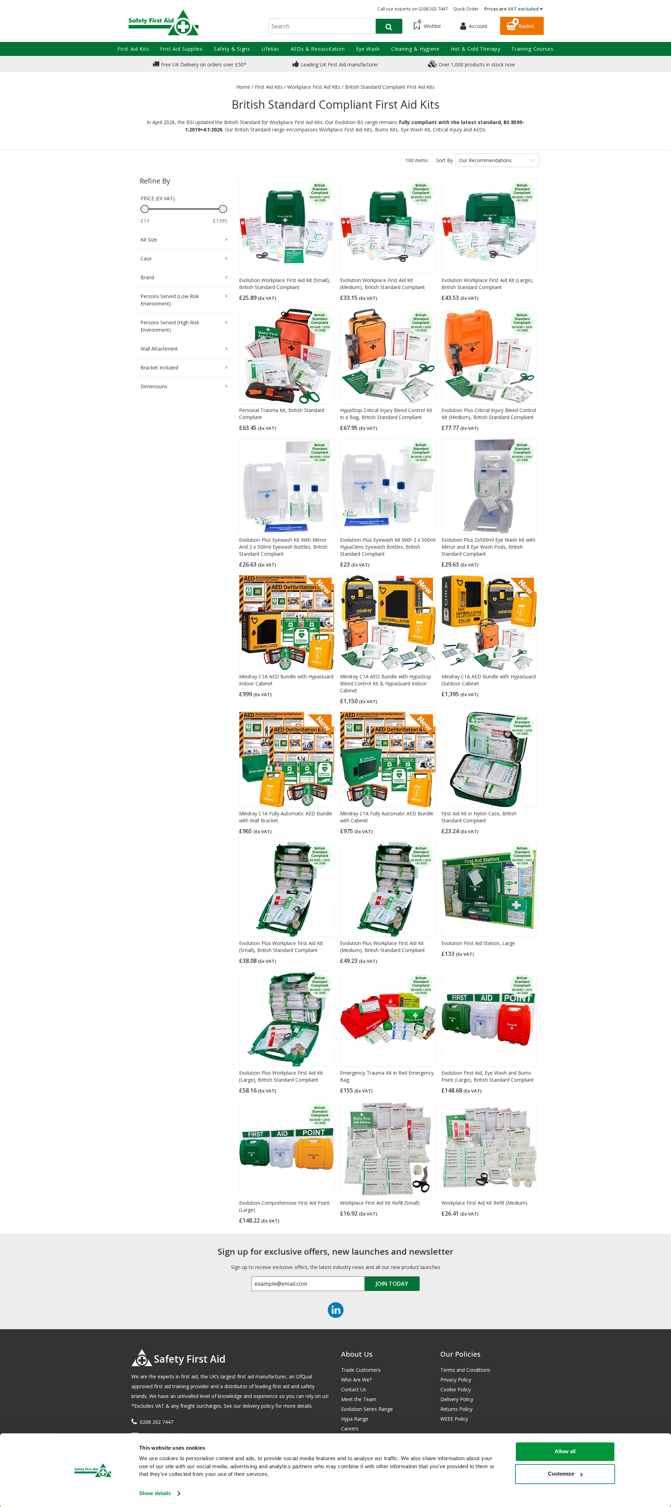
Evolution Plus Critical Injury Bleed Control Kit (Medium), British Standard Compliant (488, 413)
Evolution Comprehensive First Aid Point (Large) (284, 1206)
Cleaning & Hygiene (415, 48)
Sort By (444, 160)
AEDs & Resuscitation (318, 48)
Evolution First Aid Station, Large (478, 943)
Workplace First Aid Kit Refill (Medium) (484, 1202)
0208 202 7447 (156, 1422)
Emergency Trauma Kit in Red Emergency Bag (387, 1076)
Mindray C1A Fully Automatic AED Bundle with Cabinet (386, 817)
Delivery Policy (456, 1399)
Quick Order (466, 9)
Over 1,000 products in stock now (476, 64)
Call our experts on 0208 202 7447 (412, 9)
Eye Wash (368, 48)
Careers (350, 1428)
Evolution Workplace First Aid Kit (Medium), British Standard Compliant (382, 283)
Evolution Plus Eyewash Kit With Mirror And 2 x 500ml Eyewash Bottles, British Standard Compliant (283, 546)
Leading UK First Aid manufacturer (338, 64)
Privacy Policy (455, 1379)
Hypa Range (354, 1418)
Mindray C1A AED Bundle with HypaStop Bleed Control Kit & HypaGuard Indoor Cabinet (385, 683)
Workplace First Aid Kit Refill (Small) (380, 1202)
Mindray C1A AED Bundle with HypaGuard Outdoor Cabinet (488, 680)
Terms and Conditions (465, 1370)
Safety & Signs (232, 48)
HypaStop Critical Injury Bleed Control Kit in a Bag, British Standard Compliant (386, 413)
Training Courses (532, 48)
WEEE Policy (454, 1418)
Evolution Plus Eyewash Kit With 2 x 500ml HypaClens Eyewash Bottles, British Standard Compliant (387, 546)
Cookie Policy (455, 1389)
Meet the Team (358, 1399)
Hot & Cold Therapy (475, 48)
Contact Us (353, 1389)
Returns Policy (456, 1409)
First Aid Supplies (181, 48)
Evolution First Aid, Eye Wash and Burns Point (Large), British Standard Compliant (487, 1076)
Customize (561, 1474)
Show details (155, 1493)
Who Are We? (356, 1379)
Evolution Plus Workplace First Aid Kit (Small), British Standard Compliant (281, 946)
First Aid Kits (133, 48)
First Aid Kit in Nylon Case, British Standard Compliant (479, 817)
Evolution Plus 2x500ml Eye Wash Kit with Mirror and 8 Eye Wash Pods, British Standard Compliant (488, 546)
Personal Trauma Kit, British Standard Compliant (281, 413)
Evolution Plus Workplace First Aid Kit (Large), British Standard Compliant (281, 1076)
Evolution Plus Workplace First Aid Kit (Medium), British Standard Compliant (382, 946)
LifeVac (270, 48)
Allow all (565, 1451)
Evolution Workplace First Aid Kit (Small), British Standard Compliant (284, 283)
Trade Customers (361, 1370)
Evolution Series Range (367, 1409)
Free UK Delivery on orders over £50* (202, 64)
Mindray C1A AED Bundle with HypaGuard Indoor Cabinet (286, 680)
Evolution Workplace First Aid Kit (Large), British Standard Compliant (487, 283)
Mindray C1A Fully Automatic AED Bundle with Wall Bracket (285, 817)
